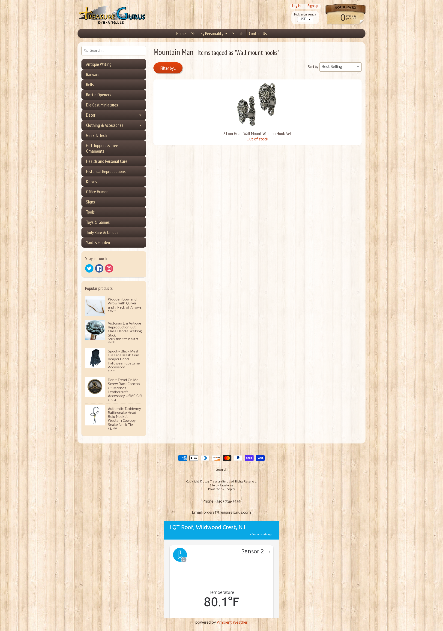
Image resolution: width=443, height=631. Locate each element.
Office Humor (97, 192)
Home (181, 33)
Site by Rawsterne (221, 485)
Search (237, 33)
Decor (90, 115)
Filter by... (168, 68)
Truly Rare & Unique (102, 232)
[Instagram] (109, 268)
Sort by (313, 67)
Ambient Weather (232, 622)
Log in (296, 6)
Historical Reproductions (106, 171)
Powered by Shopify (221, 489)
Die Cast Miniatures (102, 105)
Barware (92, 74)
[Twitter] (89, 268)
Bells (90, 85)
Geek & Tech (96, 135)
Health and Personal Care (106, 161)
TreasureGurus (220, 481)
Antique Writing (98, 64)
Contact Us (258, 33)
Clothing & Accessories (104, 125)
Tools (90, 212)
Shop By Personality (207, 33)
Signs (90, 202)
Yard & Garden (98, 243)
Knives (91, 182)
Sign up (312, 6)
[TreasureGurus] (112, 14)
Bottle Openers (98, 95)
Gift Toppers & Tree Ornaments (102, 148)
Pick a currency (305, 14)
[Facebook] (99, 268)
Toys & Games (98, 222)
